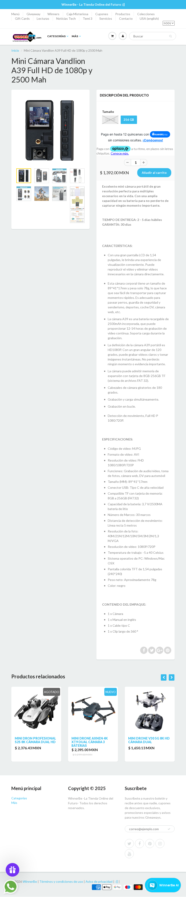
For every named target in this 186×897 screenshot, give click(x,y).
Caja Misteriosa (77, 14)
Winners (53, 14)
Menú (15, 14)
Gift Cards (22, 18)
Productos (122, 14)
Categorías (56, 36)
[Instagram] (159, 843)
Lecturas (43, 18)
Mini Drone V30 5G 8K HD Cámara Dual (149, 740)
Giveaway (33, 14)
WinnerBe (30, 881)
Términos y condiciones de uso (61, 881)
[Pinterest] (149, 843)
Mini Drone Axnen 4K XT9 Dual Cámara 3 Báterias (89, 741)
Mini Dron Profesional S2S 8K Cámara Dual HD (35, 740)
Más (75, 36)
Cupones (101, 14)
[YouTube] (129, 853)
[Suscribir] (169, 829)
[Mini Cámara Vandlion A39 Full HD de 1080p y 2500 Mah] (50, 130)
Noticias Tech (66, 18)
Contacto (126, 18)
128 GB (110, 119)
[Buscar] (170, 36)
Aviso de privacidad (99, 881)
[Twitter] (129, 843)
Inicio (15, 50)
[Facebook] (139, 843)
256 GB (129, 119)
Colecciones (146, 14)
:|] (116, 881)
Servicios (105, 18)
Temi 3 (87, 18)
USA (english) (149, 18)
